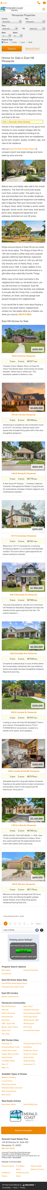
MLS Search (6, 970)
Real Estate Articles (9, 1104)
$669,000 (37, 466)
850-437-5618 (8, 1148)
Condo (14, 42)
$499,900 (37, 349)
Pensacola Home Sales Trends (13, 987)
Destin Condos (7, 1057)
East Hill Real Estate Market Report (14, 983)
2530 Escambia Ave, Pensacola (23, 653)
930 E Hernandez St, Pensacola (23, 594)
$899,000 (37, 877)
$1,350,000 (36, 588)
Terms (15, 1187)
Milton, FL (5, 1067)
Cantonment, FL (29, 1064)
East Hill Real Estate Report (22, 148)
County (4, 18)
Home (5, 42)
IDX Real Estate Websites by (12, 1185)
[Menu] (43, 9)
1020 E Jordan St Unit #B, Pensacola (23, 771)
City (26, 18)
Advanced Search (32, 48)
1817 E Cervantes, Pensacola (23, 535)
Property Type (7, 39)
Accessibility (16, 1157)
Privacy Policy (7, 1157)
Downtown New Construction (12, 1088)
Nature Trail (6, 1030)
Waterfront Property (9, 1077)
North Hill (5, 1010)
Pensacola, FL (7, 1043)
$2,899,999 (36, 408)
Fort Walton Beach (8, 1061)
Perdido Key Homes (31, 1050)
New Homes (6, 1094)
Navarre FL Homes (30, 1054)
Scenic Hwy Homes (30, 1016)
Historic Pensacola (8, 1013)
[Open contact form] (44, 2)
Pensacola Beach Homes (33, 1043)
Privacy (22, 1187)
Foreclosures (6, 973)
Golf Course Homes (9, 1084)
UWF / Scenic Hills (8, 1023)
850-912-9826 (24, 314)
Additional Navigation (23, 1130)
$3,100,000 (36, 818)
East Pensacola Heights (32, 1013)
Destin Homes (29, 1057)
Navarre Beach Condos (10, 1054)
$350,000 (37, 705)
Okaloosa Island (29, 1061)
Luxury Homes (7, 1081)
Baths (15, 32)
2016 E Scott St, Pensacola (23, 356)
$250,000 (37, 529)
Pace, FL (5, 1064)
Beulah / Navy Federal (10, 1027)
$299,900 (37, 764)
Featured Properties (31, 970)
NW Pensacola (29, 1023)
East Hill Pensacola (9, 1006)
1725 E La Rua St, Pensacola (23, 825)
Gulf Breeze (28, 1047)
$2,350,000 (36, 646)
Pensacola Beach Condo (11, 1047)
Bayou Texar (28, 1006)
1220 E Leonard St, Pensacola (24, 712)
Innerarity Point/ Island (32, 1030)
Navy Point (5, 1020)
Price (4, 25)
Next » (39, 923)
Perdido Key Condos (9, 1050)
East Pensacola (7, 1016)
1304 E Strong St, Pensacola (23, 473)
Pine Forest (28, 1027)
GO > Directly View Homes (16, 122)
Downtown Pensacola (31, 1010)
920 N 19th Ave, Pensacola (23, 884)
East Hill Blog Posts (30, 1104)
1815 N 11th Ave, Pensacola (23, 414)
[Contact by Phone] (38, 2)
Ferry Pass (6, 1034)
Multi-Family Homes (9, 1091)
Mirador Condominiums (10, 996)
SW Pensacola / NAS (31, 1020)
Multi (30, 42)
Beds (4, 32)
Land (23, 42)
